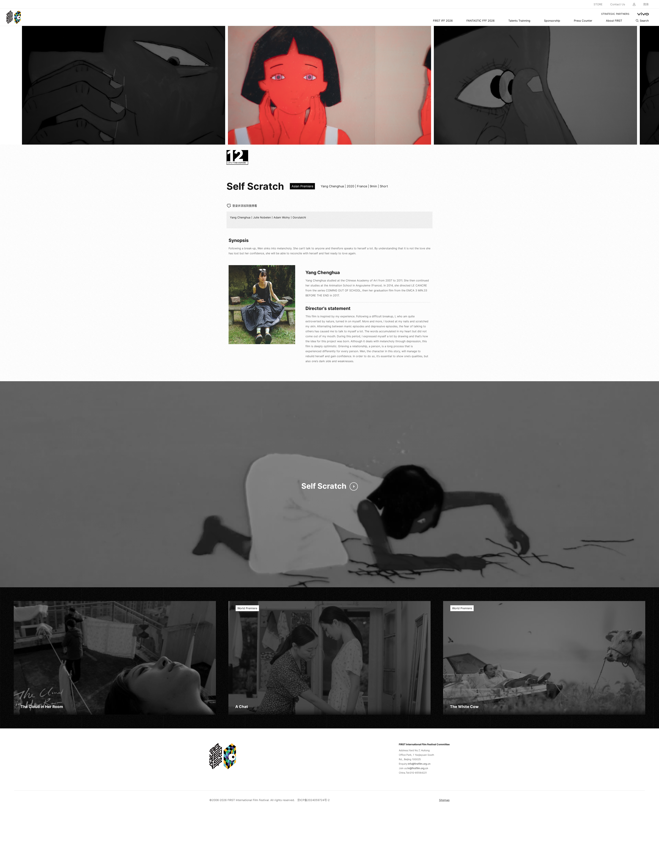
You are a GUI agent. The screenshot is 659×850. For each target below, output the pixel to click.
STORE (598, 4)
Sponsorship (552, 20)
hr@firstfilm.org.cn (417, 768)
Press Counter (583, 20)
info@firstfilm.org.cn (419, 763)
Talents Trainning (519, 20)
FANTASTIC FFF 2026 (480, 20)
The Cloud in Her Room (42, 706)
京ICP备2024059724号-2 (313, 800)
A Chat (241, 706)
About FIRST (614, 20)
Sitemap (444, 800)
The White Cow (464, 706)
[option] (123, 85)
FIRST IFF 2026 (443, 20)
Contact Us (617, 4)
